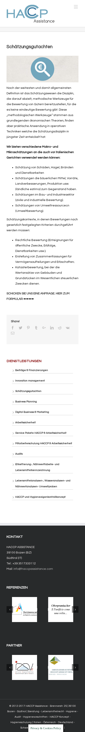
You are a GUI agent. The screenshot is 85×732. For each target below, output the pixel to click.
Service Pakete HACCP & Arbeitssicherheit (40, 433)
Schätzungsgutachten (28, 391)
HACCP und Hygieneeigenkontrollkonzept (40, 497)
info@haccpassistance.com (33, 568)
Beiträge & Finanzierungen (31, 370)
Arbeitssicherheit (25, 422)
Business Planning (26, 401)
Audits (19, 453)
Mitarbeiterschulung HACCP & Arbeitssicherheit (43, 443)
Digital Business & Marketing (32, 412)
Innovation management (30, 380)
